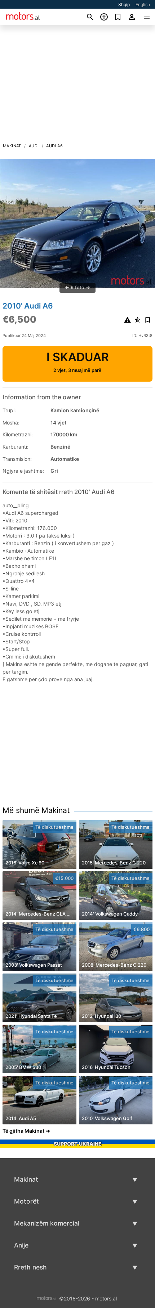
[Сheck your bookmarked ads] (118, 17)
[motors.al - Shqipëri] (46, 1298)
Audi (34, 145)
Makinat (12, 145)
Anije (21, 1245)
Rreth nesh (30, 1267)
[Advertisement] (77, 86)
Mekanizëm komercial (46, 1223)
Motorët (26, 1201)
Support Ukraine (78, 1144)
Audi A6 (54, 145)
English (143, 4)
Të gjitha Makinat (23, 1131)
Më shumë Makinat (36, 810)
